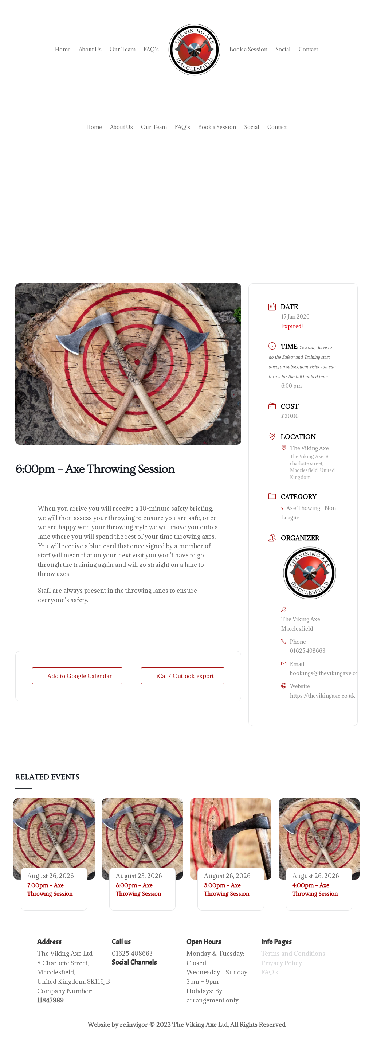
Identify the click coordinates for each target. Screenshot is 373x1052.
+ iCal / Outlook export (183, 675)
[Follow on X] (161, 975)
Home (63, 49)
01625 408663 (307, 650)
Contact (308, 49)
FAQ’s (151, 49)
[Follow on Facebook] (117, 975)
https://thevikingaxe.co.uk (322, 695)
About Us (90, 49)
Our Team (123, 49)
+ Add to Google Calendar (77, 675)
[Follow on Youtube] (147, 975)
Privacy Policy (281, 963)
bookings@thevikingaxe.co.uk (328, 673)
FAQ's (269, 972)
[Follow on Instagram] (132, 975)
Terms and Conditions (293, 954)
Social (283, 49)
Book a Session (248, 49)
